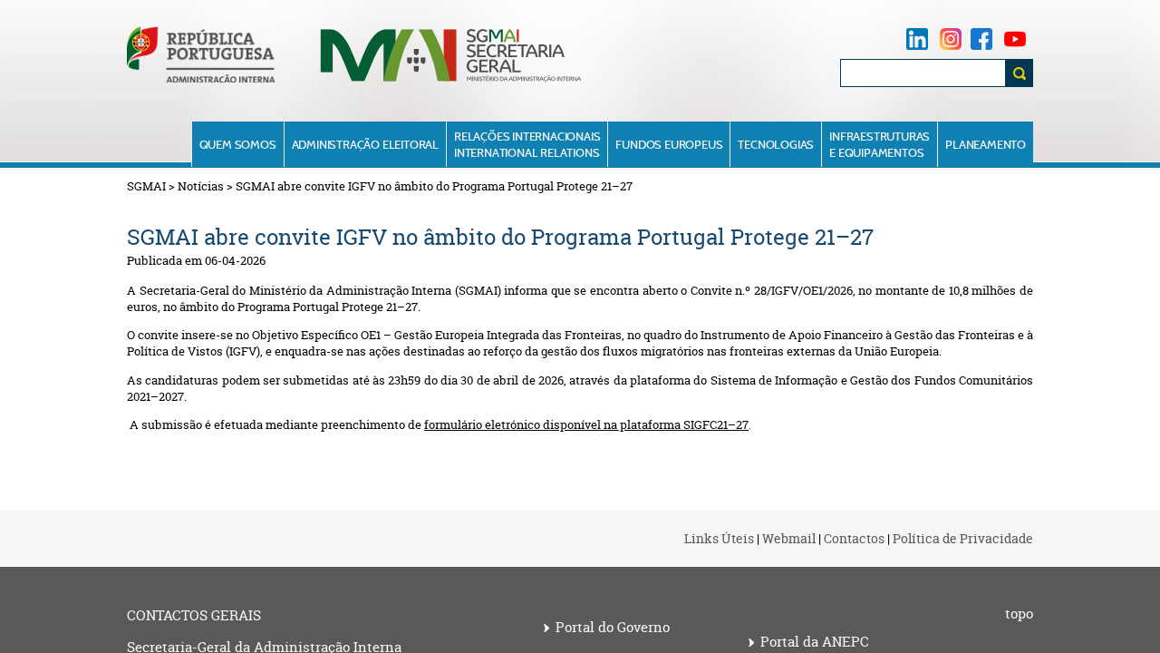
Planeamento (985, 144)
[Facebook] (981, 38)
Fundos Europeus (668, 144)
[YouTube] (1015, 38)
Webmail (789, 538)
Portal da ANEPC (814, 642)
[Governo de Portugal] (201, 78)
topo (1019, 614)
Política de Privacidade (963, 538)
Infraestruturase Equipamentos (879, 144)
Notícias (201, 186)
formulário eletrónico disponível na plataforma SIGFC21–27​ (586, 424)
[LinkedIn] (917, 38)
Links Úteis (719, 538)
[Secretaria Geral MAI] (452, 80)
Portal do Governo (613, 628)
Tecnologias (776, 144)
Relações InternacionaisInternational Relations (527, 144)
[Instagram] (950, 38)
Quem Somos (237, 144)
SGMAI (146, 186)
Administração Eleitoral (365, 144)
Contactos (854, 538)
